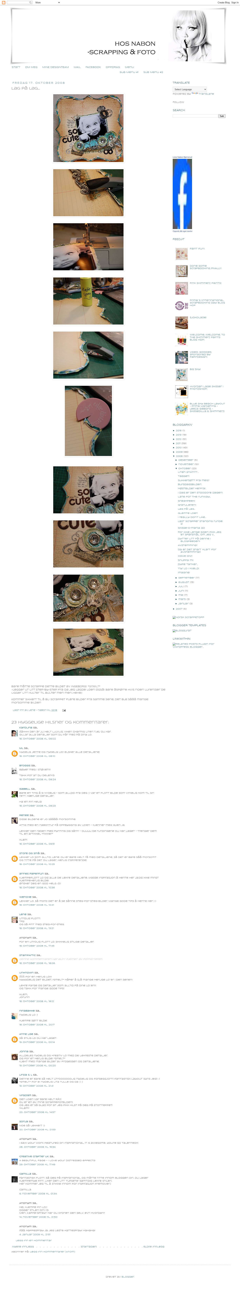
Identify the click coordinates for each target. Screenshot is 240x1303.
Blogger (128, 1277)
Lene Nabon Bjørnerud (182, 157)
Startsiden (89, 1247)
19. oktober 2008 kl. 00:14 (37, 1042)
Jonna (23, 1052)
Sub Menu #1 (129, 72)
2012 (178, 439)
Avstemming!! (187, 545)
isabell (24, 789)
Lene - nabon (38, 710)
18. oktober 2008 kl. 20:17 (37, 1025)
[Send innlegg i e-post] (64, 710)
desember (185, 460)
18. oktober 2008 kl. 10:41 (36, 905)
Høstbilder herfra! (192, 489)
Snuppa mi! (185, 560)
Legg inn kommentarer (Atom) (52, 1252)
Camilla (25, 1174)
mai (180, 595)
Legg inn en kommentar (34, 1241)
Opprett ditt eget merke (182, 231)
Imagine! (184, 573)
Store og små (29, 853)
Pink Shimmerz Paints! (205, 283)
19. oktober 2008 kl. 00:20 (37, 1066)
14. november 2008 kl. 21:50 (38, 1217)
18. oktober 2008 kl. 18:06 (37, 963)
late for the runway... (194, 497)
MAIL (77, 67)
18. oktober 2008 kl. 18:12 (36, 1001)
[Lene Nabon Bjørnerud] (182, 228)
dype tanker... (188, 564)
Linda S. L (25, 1075)
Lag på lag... (186, 509)
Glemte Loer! (188, 513)
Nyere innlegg (23, 1247)
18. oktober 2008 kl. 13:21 (36, 928)
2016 (178, 431)
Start (16, 67)
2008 (179, 456)
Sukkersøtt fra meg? (193, 480)
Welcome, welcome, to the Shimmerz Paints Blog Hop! (207, 337)
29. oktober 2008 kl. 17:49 (37, 1165)
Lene (23, 914)
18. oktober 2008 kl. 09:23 (37, 806)
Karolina (25, 728)
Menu (129, 67)
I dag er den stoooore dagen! (200, 493)
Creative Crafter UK (34, 1157)
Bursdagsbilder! (189, 484)
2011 (178, 443)
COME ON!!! (185, 556)
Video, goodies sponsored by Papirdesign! (200, 354)
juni (181, 591)
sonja (23, 1122)
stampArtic (27, 955)
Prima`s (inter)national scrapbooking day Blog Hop (207, 302)
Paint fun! (197, 249)
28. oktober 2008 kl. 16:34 (37, 1147)
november (186, 464)
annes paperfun (31, 874)
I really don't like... (192, 517)
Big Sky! (195, 369)
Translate (206, 94)
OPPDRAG (113, 67)
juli (181, 586)
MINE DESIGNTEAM (55, 67)
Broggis (24, 766)
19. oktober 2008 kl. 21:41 (36, 1086)
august (183, 582)
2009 (179, 452)
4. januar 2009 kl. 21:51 (34, 1235)
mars (182, 599)
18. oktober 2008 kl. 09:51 (37, 844)
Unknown (26, 973)
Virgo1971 (25, 1095)
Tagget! (183, 476)
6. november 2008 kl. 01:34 (38, 1194)
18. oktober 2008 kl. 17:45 (36, 946)
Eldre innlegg (154, 1247)
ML (21, 748)
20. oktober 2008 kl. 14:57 (37, 1112)
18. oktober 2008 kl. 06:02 (37, 739)
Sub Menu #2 (153, 72)
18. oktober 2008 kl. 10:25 (37, 864)
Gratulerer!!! (187, 505)
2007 (179, 609)
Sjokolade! (198, 318)
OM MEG (31, 67)
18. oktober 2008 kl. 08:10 (37, 756)
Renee (24, 815)
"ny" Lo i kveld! (188, 569)
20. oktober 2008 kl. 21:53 (37, 1130)
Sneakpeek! (186, 501)
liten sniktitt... (188, 472)
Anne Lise (26, 1034)
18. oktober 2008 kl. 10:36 (37, 888)
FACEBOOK (93, 67)
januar (183, 604)
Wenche (25, 897)
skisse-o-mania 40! (191, 528)
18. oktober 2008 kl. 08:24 (37, 780)
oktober (184, 468)
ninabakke (27, 1011)
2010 (179, 448)
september (186, 578)
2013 (178, 435)
